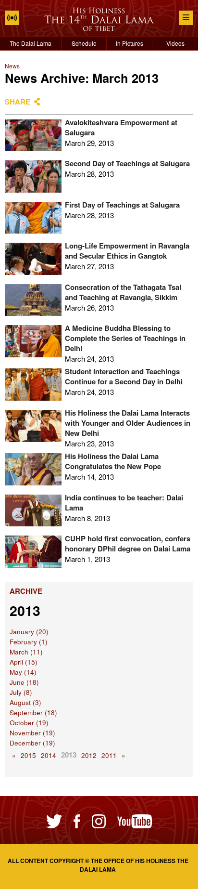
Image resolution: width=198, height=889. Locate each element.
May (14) (23, 672)
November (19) (32, 732)
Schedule (84, 43)
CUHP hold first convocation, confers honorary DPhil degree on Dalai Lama (127, 543)
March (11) (26, 651)
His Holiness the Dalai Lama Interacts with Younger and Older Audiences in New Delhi (127, 422)
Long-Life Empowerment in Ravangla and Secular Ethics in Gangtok (127, 250)
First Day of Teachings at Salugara (122, 204)
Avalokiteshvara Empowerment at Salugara (121, 127)
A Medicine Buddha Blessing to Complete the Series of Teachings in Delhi (125, 338)
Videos (175, 43)
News (12, 66)
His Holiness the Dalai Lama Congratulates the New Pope (113, 461)
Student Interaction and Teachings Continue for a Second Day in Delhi (124, 376)
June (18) (24, 682)
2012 (89, 755)
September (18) (33, 712)
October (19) (29, 722)
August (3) (25, 702)
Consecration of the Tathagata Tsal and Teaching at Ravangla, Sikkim (123, 292)
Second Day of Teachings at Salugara (127, 163)
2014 (48, 755)
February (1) (29, 641)
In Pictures (129, 43)
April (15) (23, 662)
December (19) (32, 742)
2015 (28, 755)
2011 (109, 755)
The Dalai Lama (30, 43)
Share (17, 101)
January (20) (29, 631)
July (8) (21, 692)
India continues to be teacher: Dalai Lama (124, 502)
